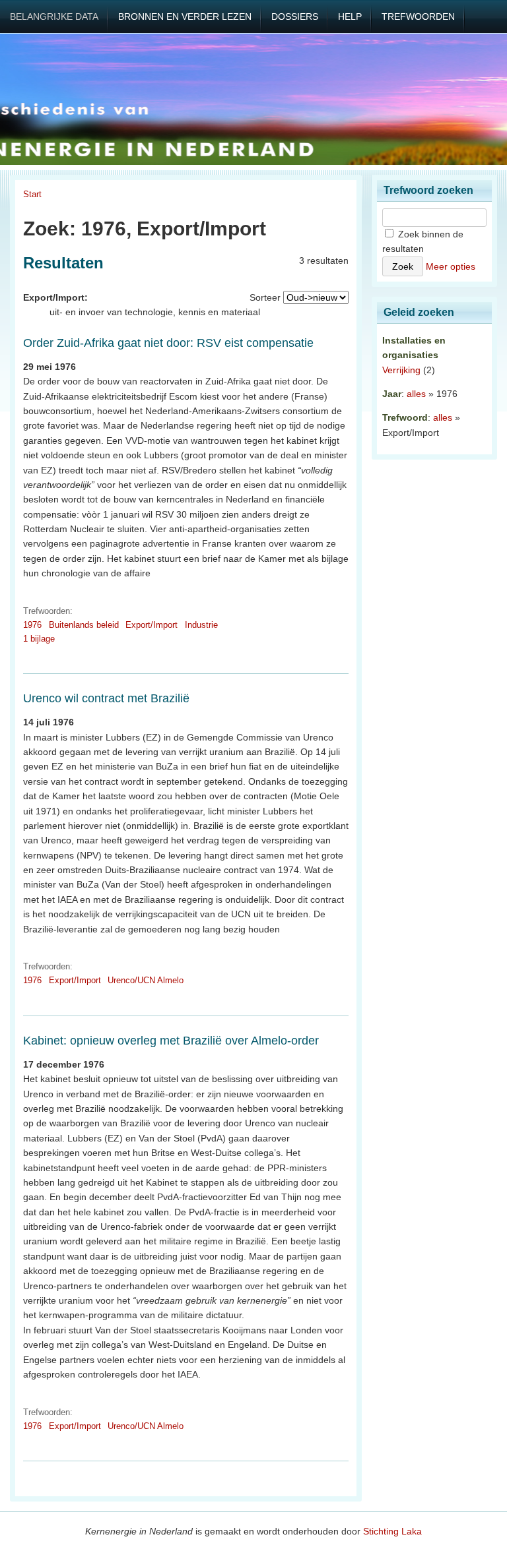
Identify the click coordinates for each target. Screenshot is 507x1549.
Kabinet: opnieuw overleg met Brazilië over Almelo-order (171, 1040)
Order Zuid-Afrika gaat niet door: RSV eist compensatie (168, 342)
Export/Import (151, 625)
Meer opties (450, 266)
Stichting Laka (392, 1531)
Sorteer (265, 297)
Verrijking (401, 370)
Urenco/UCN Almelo (146, 980)
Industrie (201, 625)
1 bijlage (39, 639)
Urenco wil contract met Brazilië (106, 698)
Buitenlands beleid (84, 625)
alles (416, 393)
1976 (32, 625)
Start (32, 194)
